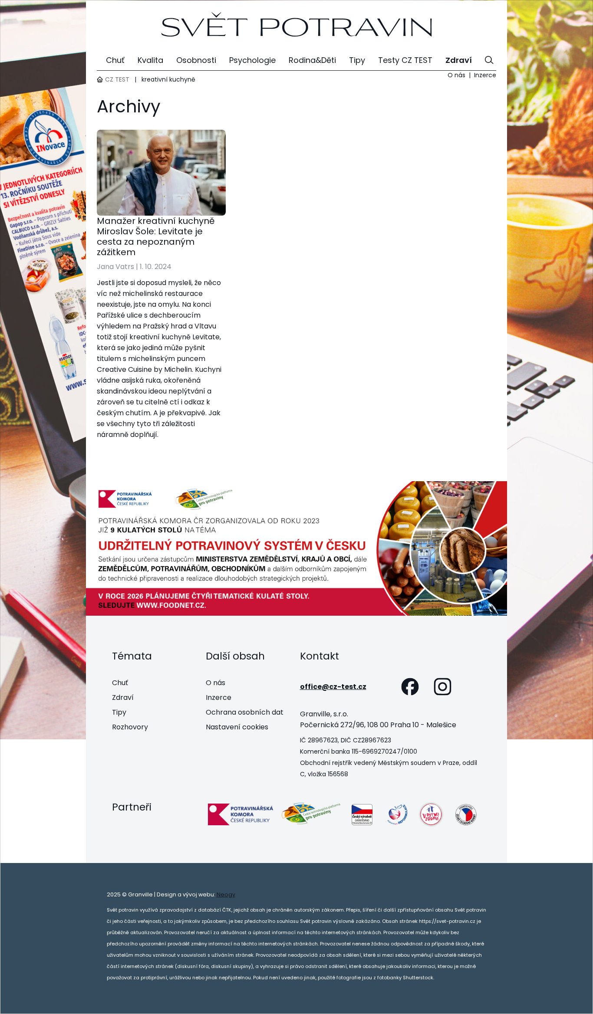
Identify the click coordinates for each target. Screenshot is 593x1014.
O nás (456, 75)
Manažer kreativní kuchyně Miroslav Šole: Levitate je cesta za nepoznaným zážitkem (155, 236)
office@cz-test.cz (333, 687)
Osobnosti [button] (196, 60)
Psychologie (252, 60)
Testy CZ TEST (405, 60)
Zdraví (123, 697)
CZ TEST (117, 79)
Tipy (119, 712)
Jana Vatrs (115, 267)
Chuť (120, 683)
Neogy (226, 894)
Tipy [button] (357, 60)
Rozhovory (130, 727)
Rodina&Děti (312, 60)
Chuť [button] (115, 60)
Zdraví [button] (458, 60)
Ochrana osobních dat (244, 712)
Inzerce (485, 75)
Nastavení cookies (237, 727)
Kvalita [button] (150, 60)
